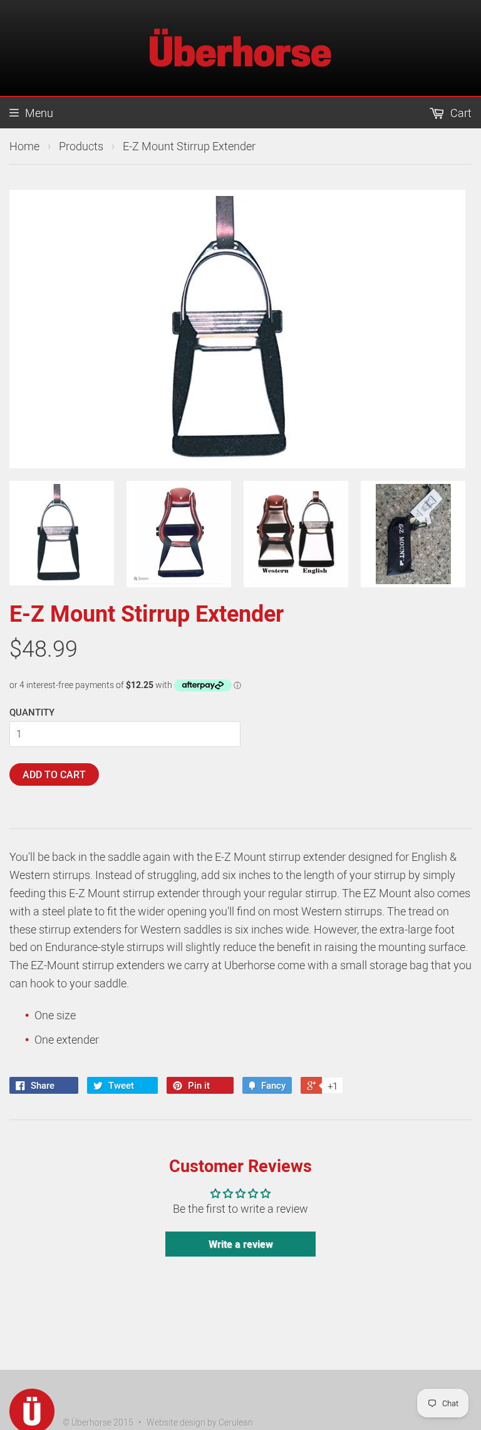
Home (24, 145)
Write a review (241, 1244)
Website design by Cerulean (200, 1422)
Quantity (31, 712)
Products (81, 145)
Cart (460, 112)
